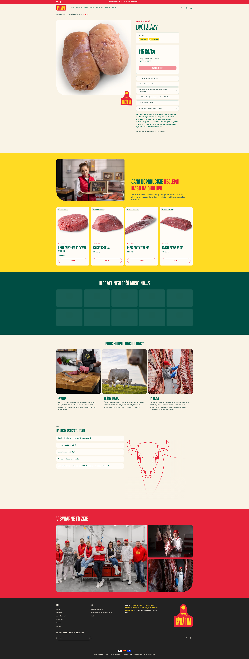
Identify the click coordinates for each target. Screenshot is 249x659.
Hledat (93, 616)
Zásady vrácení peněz (149, 654)
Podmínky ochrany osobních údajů (101, 612)
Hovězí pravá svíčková (138, 247)
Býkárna (100, 654)
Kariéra (58, 623)
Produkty (59, 612)
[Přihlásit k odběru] (89, 638)
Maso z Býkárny (61, 14)
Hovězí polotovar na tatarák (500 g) (72, 249)
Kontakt (58, 626)
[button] (182, 8)
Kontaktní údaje (138, 654)
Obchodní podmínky (97, 609)
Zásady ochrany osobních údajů (113, 654)
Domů (58, 609)
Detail (73, 260)
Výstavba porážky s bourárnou (142, 605)
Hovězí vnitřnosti (74, 14)
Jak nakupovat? (61, 616)
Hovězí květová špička (172, 247)
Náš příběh (59, 619)
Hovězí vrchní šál (101, 247)
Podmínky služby (127, 654)
